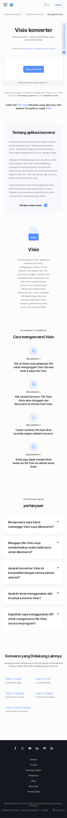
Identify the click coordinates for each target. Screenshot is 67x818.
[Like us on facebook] (15, 749)
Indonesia (60, 810)
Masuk (58, 5)
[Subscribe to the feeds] (51, 749)
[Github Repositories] (44, 749)
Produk (33, 765)
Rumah (33, 759)
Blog (33, 781)
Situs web (33, 786)
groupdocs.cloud (48, 49)
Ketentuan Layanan (30, 810)
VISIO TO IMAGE (44, 693)
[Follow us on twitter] (22, 749)
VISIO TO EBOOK (15, 693)
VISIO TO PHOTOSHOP (18, 707)
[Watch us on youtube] (29, 749)
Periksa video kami (31, 205)
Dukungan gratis (33, 770)
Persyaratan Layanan (26, 96)
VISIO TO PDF (43, 679)
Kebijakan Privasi (51, 96)
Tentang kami (33, 791)
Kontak (44, 810)
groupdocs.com (30, 49)
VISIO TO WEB (13, 679)
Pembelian (33, 775)
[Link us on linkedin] (37, 749)
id (45, 5)
